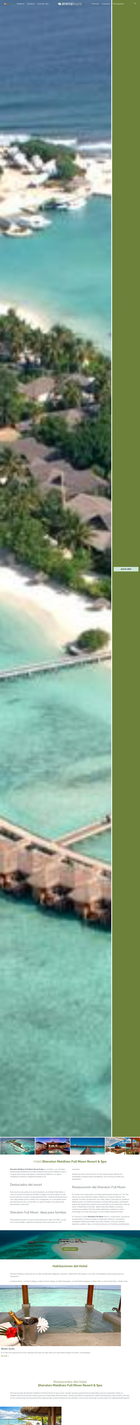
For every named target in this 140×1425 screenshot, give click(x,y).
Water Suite (8, 1348)
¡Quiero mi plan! (70, 1249)
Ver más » (5, 1356)
